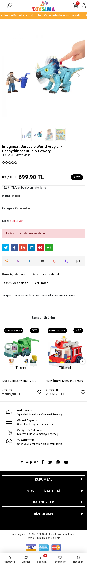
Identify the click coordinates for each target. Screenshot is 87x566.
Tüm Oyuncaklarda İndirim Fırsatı (57, 15)
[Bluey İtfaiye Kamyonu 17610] (65, 352)
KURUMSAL (43, 479)
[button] (8, 75)
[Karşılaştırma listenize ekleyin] (43, 261)
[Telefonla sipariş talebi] (67, 261)
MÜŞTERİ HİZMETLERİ (43, 491)
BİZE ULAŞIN (43, 514)
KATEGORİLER (43, 502)
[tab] (13, 274)
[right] (82, 361)
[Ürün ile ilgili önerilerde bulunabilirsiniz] (79, 261)
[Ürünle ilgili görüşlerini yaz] (31, 261)
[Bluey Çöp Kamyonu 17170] (21, 352)
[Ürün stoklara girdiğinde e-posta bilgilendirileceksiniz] (55, 261)
